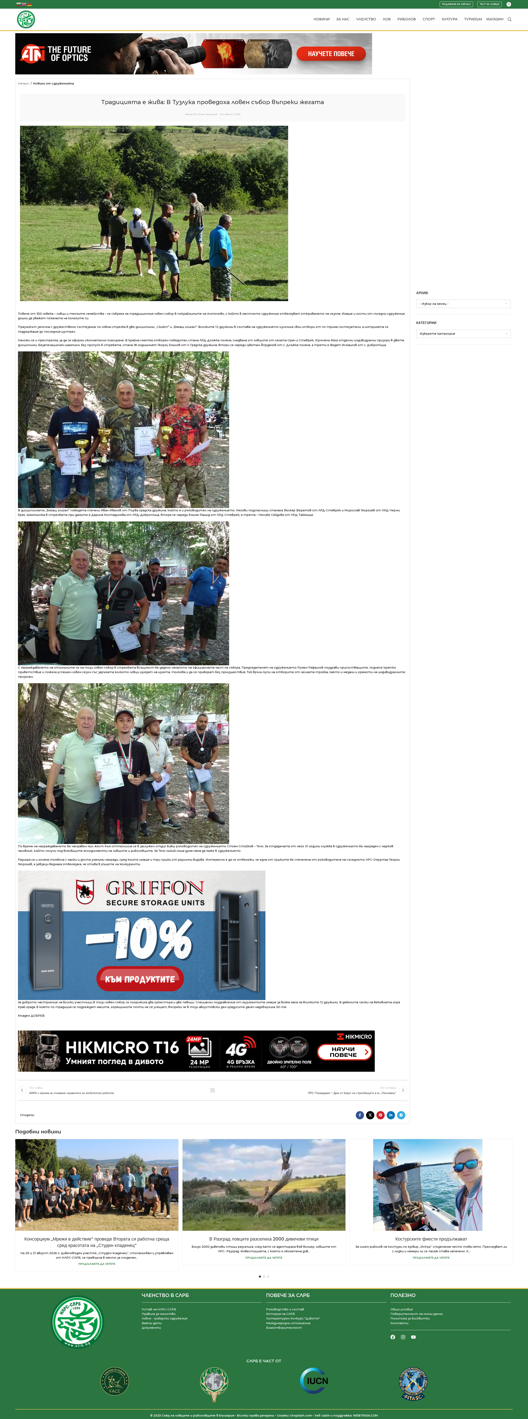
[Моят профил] (509, 4)
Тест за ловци (489, 4)
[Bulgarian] (19, 4)
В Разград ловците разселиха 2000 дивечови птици (263, 1239)
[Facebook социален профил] (360, 1115)
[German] (29, 4)
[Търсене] (510, 19)
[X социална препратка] (370, 1115)
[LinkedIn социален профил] (391, 1115)
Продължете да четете (96, 1263)
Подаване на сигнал (456, 4)
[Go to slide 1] (260, 1277)
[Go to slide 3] (268, 1277)
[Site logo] (26, 19)
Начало (23, 83)
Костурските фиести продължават (431, 1239)
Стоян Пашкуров (207, 114)
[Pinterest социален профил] (380, 1115)
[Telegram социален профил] (401, 1115)
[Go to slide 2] (264, 1277)
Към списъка (213, 1090)
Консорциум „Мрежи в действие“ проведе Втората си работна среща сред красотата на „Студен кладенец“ (96, 1242)
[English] (24, 4)
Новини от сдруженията (53, 83)
